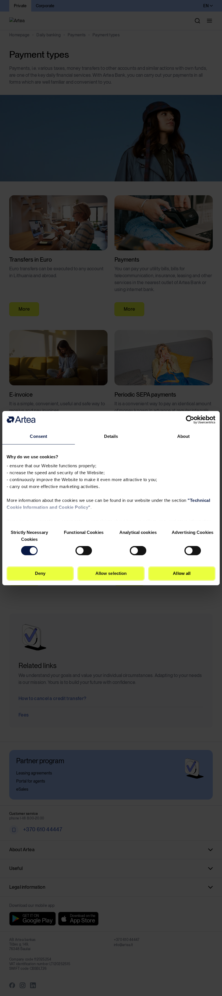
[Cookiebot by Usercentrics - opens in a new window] (190, 419)
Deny (40, 573)
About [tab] (183, 436)
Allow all (181, 573)
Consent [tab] (38, 436)
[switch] (83, 550)
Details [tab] (111, 436)
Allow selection (111, 573)
